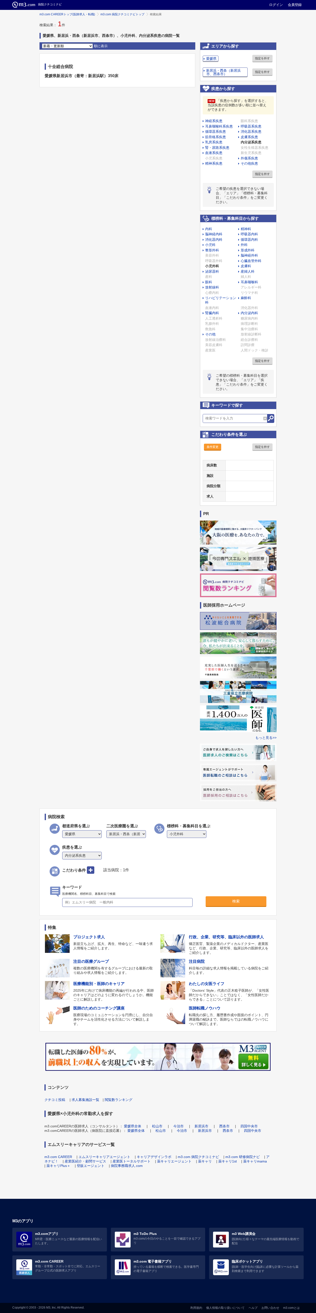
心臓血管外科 (251, 261)
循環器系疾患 (215, 131)
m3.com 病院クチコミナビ (198, 1157)
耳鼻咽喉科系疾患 (219, 126)
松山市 (157, 1126)
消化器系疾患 (251, 131)
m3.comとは (291, 1308)
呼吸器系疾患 (251, 126)
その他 (210, 334)
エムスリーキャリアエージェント (104, 1157)
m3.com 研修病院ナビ (242, 1157)
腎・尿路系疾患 (217, 148)
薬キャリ (205, 1161)
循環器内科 (249, 239)
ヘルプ (253, 1308)
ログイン (276, 5)
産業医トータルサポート (132, 1161)
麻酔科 (246, 298)
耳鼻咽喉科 (249, 282)
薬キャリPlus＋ (58, 1166)
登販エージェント (90, 1166)
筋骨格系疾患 (215, 137)
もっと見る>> (265, 738)
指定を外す (262, 58)
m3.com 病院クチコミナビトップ (122, 14)
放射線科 (212, 287)
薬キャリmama (255, 1161)
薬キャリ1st (227, 1161)
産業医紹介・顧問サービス (85, 1161)
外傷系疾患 (249, 158)
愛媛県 (211, 59)
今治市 (178, 1126)
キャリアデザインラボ (154, 1157)
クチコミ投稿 (54, 1100)
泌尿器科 (212, 271)
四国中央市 (249, 1126)
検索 (236, 901)
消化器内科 (213, 239)
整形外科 (212, 250)
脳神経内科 (213, 234)
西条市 (224, 1126)
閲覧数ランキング (118, 1100)
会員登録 (295, 5)
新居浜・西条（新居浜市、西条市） (223, 72)
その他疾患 (249, 163)
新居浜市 (201, 1126)
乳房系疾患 (213, 142)
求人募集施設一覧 (85, 1100)
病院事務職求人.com (127, 1166)
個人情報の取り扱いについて (225, 1308)
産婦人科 (248, 271)
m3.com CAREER (58, 1157)
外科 (244, 245)
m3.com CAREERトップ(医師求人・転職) (67, 14)
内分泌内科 (249, 313)
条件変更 (212, 447)
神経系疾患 (213, 121)
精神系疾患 (213, 163)
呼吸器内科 (249, 234)
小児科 (210, 245)
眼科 (208, 282)
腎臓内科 (212, 313)
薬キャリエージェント (174, 1161)
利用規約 (196, 1308)
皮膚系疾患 (249, 137)
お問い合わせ (270, 1308)
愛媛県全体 (132, 1126)
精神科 (246, 229)
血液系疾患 (213, 153)
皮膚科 (246, 266)
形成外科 (248, 250)
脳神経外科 (249, 255)
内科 (208, 229)
